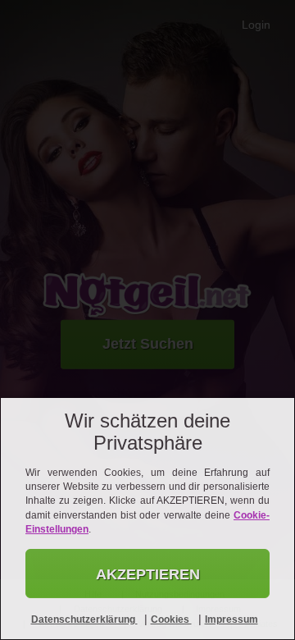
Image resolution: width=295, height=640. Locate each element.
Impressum (231, 619)
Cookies (171, 619)
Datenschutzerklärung (84, 619)
